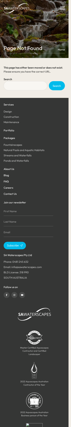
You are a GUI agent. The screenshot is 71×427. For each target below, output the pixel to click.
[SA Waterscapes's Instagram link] (14, 295)
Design (8, 111)
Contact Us (10, 193)
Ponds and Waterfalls (16, 160)
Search (8, 79)
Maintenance (11, 122)
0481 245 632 (20, 261)
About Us (9, 169)
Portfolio (9, 130)
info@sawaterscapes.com (26, 267)
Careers (8, 187)
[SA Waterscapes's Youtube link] (22, 295)
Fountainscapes (13, 144)
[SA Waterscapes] (16, 8)
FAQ (6, 181)
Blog (6, 175)
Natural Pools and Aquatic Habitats (24, 150)
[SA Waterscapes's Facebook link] (7, 295)
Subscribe (13, 245)
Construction (11, 116)
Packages (9, 138)
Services (9, 104)
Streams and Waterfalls (18, 155)
